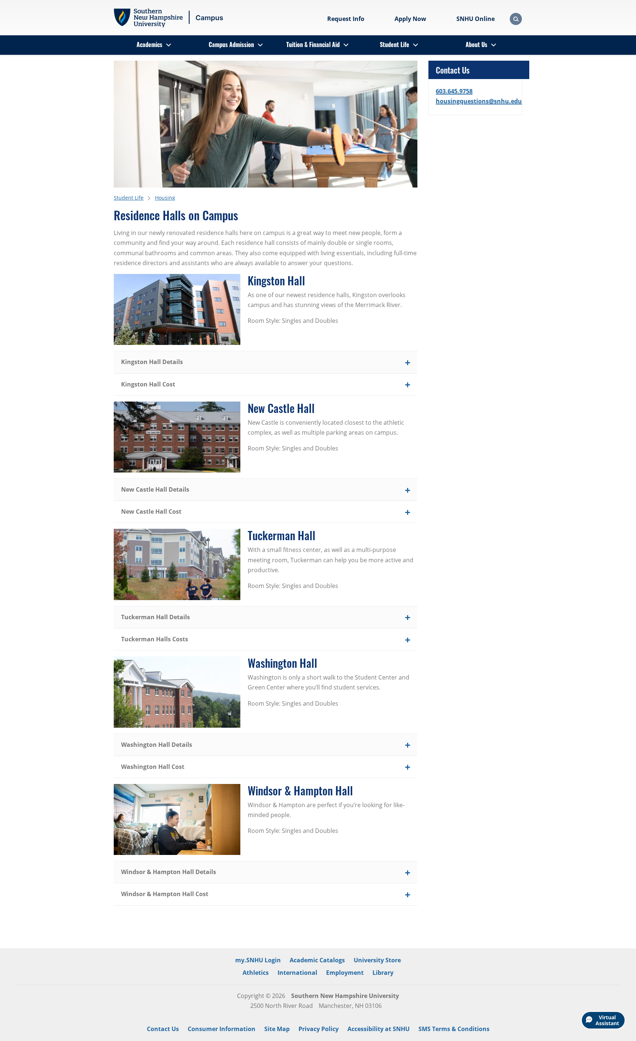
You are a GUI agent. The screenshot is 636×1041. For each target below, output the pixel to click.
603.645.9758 (454, 91)
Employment (345, 973)
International (297, 973)
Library (382, 973)
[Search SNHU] (516, 19)
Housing (165, 197)
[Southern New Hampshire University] (169, 18)
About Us (476, 44)
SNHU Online (475, 19)
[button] (265, 362)
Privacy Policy (318, 1029)
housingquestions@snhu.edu (479, 101)
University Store (377, 960)
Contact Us (163, 1029)
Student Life (394, 44)
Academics (149, 44)
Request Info (345, 19)
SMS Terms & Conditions (454, 1029)
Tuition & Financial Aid (313, 44)
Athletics (256, 973)
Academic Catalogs (317, 960)
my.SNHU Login (258, 960)
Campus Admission (231, 44)
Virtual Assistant (607, 1020)
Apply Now (410, 19)
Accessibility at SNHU (378, 1029)
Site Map (277, 1029)
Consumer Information (221, 1029)
